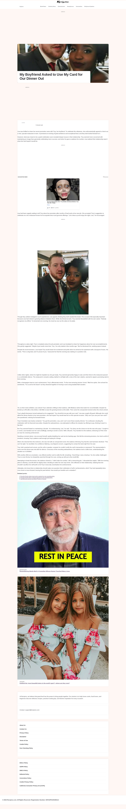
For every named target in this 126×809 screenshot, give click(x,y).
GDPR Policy (24, 766)
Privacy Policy (24, 733)
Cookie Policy (24, 744)
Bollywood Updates (89, 6)
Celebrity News (52, 6)
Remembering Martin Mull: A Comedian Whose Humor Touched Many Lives (45, 571)
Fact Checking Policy (26, 748)
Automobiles (79, 6)
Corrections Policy (25, 778)
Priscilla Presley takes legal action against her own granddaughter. (37, 476)
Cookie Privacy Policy (26, 782)
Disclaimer (23, 736)
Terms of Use (24, 740)
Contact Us (23, 729)
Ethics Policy (24, 763)
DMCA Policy (24, 770)
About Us (22, 725)
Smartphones (70, 6)
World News (43, 6)
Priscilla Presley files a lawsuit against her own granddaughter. (36, 477)
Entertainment (61, 6)
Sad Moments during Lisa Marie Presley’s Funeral (33, 479)
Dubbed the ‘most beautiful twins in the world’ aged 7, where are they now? (45, 683)
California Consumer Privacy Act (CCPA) (32, 785)
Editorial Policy (24, 774)
